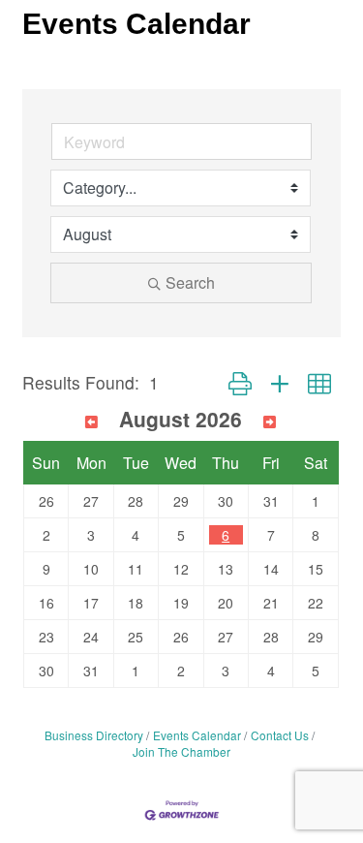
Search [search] (190, 282)
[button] (240, 382)
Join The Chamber (181, 751)
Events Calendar (197, 735)
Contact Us (280, 735)
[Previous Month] (91, 421)
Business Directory (94, 735)
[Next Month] (269, 421)
